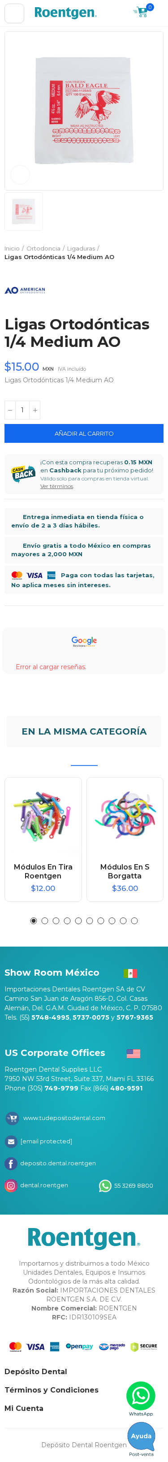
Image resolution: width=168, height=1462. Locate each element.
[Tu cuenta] (159, 13)
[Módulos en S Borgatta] (125, 816)
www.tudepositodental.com (64, 1117)
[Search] (121, 13)
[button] (33, 920)
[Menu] (14, 13)
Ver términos (56, 486)
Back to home (145, 252)
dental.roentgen (43, 1185)
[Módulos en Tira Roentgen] (43, 816)
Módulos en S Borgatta (125, 871)
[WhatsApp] (141, 1398)
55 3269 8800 (133, 1185)
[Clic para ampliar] (20, 175)
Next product (157, 252)
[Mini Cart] (140, 13)
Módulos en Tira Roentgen (43, 871)
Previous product (134, 252)
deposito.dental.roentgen (57, 1163)
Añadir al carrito (84, 433)
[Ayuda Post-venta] (141, 1439)
